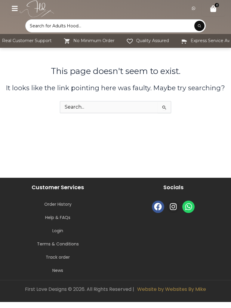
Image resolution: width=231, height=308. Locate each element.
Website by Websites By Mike (171, 289)
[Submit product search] (199, 26)
